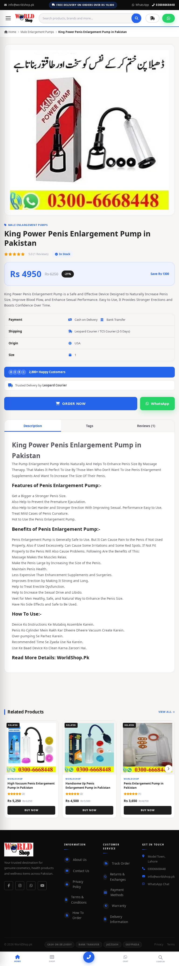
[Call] (88, 957)
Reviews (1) (146, 426)
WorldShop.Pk (73, 657)
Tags (89, 426)
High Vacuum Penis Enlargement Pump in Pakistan (31, 785)
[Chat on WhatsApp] (168, 18)
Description (33, 426)
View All (165, 711)
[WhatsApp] (31, 885)
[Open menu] (8, 18)
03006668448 (165, 5)
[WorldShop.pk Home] (25, 18)
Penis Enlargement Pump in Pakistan (143, 785)
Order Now (74, 403)
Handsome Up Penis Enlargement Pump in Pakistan (87, 785)
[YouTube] (42, 885)
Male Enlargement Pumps (37, 32)
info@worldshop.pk (21, 5)
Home (12, 32)
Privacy (158, 944)
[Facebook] (8, 885)
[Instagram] (19, 885)
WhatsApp (142, 5)
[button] (168, 769)
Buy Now (31, 810)
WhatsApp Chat (158, 884)
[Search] (136, 18)
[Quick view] (52, 726)
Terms (171, 944)
